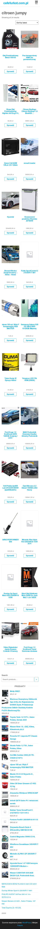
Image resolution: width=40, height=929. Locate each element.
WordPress (26, 922)
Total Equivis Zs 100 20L (11, 907)
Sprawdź (10, 71)
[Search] (36, 679)
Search (5, 675)
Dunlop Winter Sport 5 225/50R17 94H (17, 890)
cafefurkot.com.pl (15, 3)
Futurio (20, 925)
